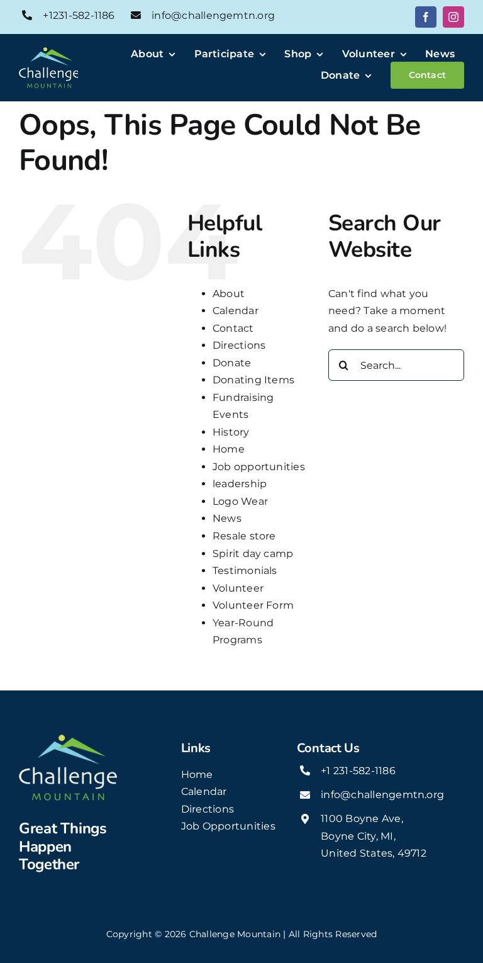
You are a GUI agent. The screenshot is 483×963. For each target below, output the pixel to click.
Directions (239, 345)
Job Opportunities (228, 826)
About (229, 294)
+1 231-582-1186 (358, 771)
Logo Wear (240, 501)
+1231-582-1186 (78, 15)
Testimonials (245, 571)
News (227, 518)
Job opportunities (259, 467)
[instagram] (453, 17)
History (231, 432)
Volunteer (238, 588)
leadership (240, 484)
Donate (232, 363)
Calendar (235, 311)
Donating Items (253, 380)
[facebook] (425, 17)
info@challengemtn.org (213, 15)
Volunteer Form (253, 605)
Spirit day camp (253, 554)
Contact (233, 328)
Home (229, 449)
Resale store (244, 536)
